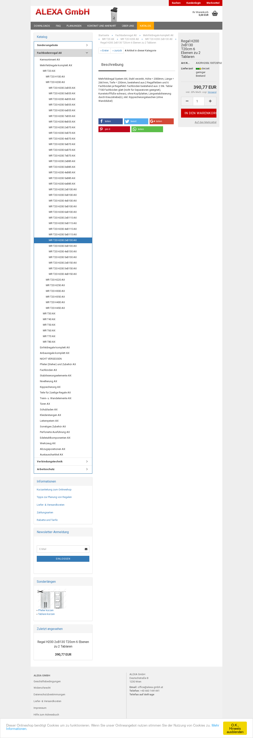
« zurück (117, 50)
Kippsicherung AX (50, 386)
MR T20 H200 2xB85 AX (62, 161)
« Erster (104, 50)
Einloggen (63, 558)
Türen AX (45, 403)
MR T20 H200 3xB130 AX (63, 245)
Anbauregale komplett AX (54, 353)
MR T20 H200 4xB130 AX (63, 251)
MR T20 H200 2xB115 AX (63, 217)
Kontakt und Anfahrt (101, 25)
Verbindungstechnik (49, 461)
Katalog (145, 25)
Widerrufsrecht (42, 687)
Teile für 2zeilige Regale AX (55, 392)
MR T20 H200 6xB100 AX (63, 211)
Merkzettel (213, 3)
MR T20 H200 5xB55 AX (62, 104)
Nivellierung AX (48, 381)
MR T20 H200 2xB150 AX (63, 262)
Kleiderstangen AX (50, 415)
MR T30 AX (49, 313)
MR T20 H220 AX (55, 279)
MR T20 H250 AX (55, 285)
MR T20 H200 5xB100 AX (63, 206)
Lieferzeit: (185, 68)
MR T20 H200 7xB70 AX (62, 155)
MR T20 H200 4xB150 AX (63, 273)
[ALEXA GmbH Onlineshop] (63, 14)
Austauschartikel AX (51, 454)
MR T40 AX (49, 319)
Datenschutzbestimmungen (49, 694)
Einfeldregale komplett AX (55, 347)
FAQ (58, 25)
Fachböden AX (48, 370)
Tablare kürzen (46, 614)
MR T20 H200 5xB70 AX (62, 144)
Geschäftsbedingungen (47, 681)
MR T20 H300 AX (55, 290)
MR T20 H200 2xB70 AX (62, 127)
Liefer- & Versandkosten (50, 504)
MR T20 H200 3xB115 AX (63, 223)
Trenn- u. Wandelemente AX (55, 398)
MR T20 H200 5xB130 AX (63, 257)
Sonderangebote (47, 45)
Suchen (176, 3)
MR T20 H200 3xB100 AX (63, 194)
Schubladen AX (49, 409)
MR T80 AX (49, 341)
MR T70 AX (49, 336)
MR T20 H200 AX (55, 82)
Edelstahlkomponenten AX (55, 437)
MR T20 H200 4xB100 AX (63, 200)
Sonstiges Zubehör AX (53, 426)
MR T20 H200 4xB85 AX (62, 172)
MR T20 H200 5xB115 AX (63, 234)
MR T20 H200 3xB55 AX (62, 93)
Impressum (40, 707)
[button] (110, 121)
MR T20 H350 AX (55, 296)
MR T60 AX (49, 330)
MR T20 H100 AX (55, 76)
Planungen (74, 25)
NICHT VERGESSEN (51, 358)
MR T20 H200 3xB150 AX (63, 268)
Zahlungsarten (45, 512)
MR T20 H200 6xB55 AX (62, 110)
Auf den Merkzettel (205, 122)
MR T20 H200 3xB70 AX (62, 132)
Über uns (128, 25)
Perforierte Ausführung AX (55, 432)
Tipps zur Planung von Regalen (54, 497)
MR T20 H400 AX (55, 302)
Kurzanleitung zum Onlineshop (54, 489)
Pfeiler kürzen (46, 610)
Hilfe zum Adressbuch (46, 714)
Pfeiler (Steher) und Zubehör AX (58, 364)
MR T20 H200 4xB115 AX (63, 228)
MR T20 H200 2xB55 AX (62, 87)
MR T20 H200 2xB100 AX (63, 189)
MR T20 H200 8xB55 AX (62, 121)
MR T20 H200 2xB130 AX (63, 240)
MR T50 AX (49, 324)
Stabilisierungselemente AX (55, 375)
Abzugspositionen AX (52, 449)
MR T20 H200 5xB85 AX (62, 178)
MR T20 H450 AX (55, 307)
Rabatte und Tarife (47, 519)
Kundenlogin (193, 3)
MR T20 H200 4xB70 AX (62, 138)
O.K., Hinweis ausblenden (235, 728)
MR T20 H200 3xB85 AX (62, 166)
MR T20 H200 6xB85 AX (62, 183)
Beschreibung (112, 64)
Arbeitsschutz (46, 469)
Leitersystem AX (49, 420)
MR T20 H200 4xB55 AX (62, 99)
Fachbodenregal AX (49, 52)
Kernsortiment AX (50, 59)
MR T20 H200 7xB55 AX (62, 116)
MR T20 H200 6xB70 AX (62, 149)
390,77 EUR (63, 654)
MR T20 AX (49, 70)
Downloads (42, 25)
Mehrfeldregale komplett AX (56, 65)
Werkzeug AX (48, 443)
